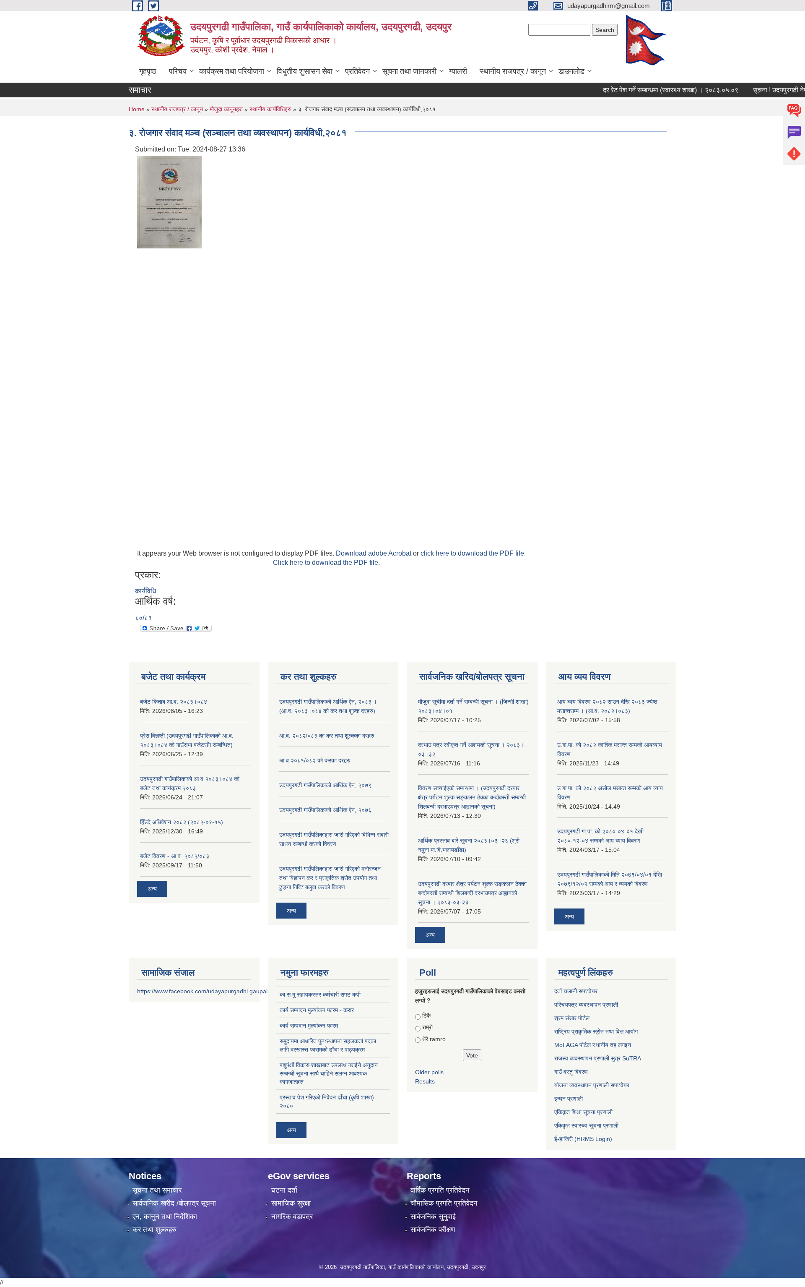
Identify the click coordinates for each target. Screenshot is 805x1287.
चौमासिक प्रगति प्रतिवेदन (444, 1203)
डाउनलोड (571, 71)
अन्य (152, 888)
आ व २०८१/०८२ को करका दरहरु (315, 760)
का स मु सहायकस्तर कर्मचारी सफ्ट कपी (320, 994)
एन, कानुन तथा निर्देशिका (164, 1217)
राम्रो (427, 1027)
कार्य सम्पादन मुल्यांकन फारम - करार (317, 1010)
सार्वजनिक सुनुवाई (433, 1217)
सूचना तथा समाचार (157, 1190)
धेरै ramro (434, 1039)
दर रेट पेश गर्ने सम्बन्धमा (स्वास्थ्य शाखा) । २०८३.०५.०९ (653, 90)
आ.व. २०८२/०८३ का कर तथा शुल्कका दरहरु (326, 735)
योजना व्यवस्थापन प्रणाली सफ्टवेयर (591, 1085)
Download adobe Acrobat (374, 553)
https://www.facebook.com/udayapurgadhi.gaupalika (206, 991)
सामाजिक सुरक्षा (291, 1203)
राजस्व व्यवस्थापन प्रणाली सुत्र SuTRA (597, 1058)
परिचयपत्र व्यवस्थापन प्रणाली (586, 1004)
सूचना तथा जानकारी (409, 71)
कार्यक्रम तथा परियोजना (231, 71)
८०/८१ (143, 617)
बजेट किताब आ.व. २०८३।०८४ (173, 701)
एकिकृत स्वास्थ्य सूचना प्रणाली (586, 1125)
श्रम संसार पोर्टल (571, 1018)
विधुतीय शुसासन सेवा (304, 71)
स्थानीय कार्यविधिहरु (271, 109)
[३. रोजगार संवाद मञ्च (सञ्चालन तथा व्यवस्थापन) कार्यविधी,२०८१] (169, 201)
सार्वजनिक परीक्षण (432, 1230)
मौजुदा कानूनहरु (227, 109)
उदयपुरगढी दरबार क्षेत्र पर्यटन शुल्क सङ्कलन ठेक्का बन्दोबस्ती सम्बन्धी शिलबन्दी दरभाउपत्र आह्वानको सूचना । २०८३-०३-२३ (472, 893)
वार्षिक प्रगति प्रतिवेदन (440, 1190)
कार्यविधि (145, 591)
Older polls (429, 1072)
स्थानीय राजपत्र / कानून (513, 71)
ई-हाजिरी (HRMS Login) (583, 1139)
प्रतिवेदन (357, 71)
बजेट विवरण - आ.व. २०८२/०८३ (174, 856)
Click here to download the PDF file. (326, 562)
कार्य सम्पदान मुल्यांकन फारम (309, 1025)
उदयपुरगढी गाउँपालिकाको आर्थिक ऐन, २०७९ (325, 785)
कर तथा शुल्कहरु (154, 1230)
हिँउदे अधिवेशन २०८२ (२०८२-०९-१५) (181, 822)
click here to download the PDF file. (473, 553)
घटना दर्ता (284, 1190)
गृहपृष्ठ (147, 71)
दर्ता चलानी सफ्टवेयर (575, 991)
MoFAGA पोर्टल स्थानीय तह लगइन (592, 1045)
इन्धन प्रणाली (568, 1098)
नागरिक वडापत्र (292, 1217)
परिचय (178, 71)
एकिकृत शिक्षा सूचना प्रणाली (583, 1112)
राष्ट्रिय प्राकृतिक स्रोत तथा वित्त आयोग (596, 1031)
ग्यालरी (458, 71)
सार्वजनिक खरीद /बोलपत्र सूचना (174, 1203)
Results (425, 1081)
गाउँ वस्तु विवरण (571, 1071)
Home (137, 109)
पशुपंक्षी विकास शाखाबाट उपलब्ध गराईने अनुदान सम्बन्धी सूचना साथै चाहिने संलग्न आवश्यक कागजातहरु (329, 1073)
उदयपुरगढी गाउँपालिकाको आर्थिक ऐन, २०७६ (325, 810)
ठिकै (426, 1015)
